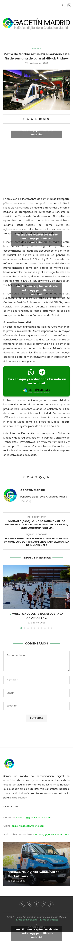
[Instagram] (43, 904)
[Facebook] (36, 904)
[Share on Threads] (44, 119)
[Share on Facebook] (23, 119)
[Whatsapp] (50, 904)
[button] (6, 597)
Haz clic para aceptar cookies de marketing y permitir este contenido (36, 130)
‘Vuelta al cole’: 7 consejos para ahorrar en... (37, 616)
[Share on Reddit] (31, 119)
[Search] (63, 5)
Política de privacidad (26, 919)
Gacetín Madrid (32, 490)
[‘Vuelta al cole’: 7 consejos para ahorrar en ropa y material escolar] (36, 587)
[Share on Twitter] (28, 119)
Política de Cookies (48, 919)
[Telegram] (29, 904)
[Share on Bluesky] (48, 119)
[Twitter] (22, 904)
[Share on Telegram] (40, 119)
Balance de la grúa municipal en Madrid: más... (34, 874)
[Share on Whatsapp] (36, 119)
